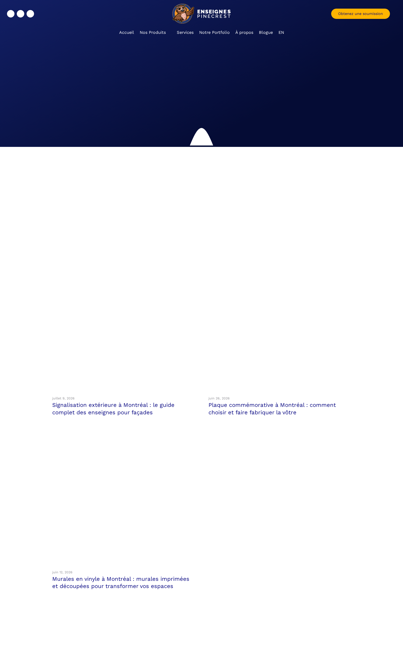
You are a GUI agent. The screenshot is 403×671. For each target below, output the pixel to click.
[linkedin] (30, 13)
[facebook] (10, 13)
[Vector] (123, 253)
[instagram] (20, 13)
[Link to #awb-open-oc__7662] (391, 13)
